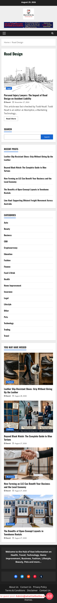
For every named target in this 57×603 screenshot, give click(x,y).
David (8, 102)
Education (8, 254)
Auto (6, 222)
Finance (7, 266)
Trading (7, 329)
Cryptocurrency (10, 247)
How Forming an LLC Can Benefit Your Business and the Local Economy (27, 485)
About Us (13, 587)
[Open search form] (52, 33)
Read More (12, 119)
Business (8, 235)
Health (7, 279)
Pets (6, 317)
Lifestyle (7, 304)
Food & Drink (9, 272)
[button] (4, 33)
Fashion (7, 260)
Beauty (7, 228)
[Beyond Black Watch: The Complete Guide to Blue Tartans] (28, 416)
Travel (6, 335)
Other (6, 310)
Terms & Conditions (15, 590)
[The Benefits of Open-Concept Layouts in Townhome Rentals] (28, 511)
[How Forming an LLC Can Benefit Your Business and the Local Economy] (28, 463)
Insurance (8, 291)
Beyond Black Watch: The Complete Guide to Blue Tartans (28, 437)
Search (8, 129)
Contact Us (25, 587)
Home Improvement (12, 285)
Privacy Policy (40, 587)
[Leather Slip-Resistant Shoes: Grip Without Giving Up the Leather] (28, 369)
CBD (6, 241)
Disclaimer (32, 590)
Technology (9, 323)
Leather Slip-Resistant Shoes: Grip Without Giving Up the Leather (28, 390)
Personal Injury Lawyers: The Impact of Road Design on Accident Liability (28, 75)
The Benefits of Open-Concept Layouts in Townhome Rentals (23, 532)
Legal (9, 88)
